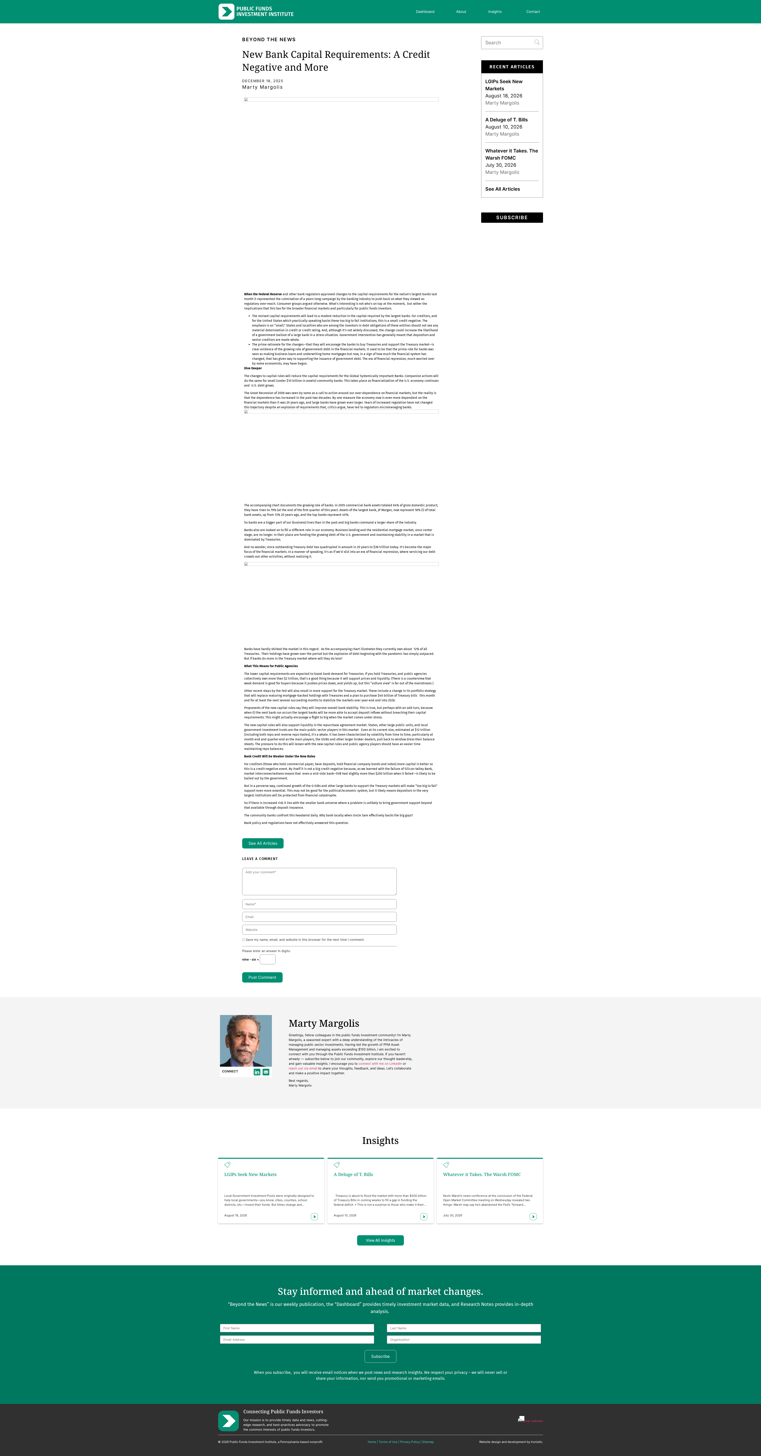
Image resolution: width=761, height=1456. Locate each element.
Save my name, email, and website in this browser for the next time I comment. (305, 939)
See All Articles (263, 843)
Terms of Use (388, 1442)
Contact (533, 12)
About (461, 12)
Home (372, 1442)
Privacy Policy (410, 1442)
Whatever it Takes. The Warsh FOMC (482, 1174)
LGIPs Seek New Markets (250, 1174)
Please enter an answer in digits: (266, 951)
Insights (495, 12)
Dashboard (425, 12)
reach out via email (303, 1068)
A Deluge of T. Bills (506, 120)
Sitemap (428, 1442)
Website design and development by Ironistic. (511, 1442)
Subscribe (512, 217)
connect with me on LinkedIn (380, 1064)
